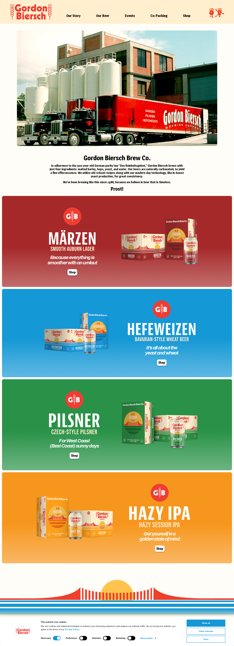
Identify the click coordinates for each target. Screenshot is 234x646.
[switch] (83, 638)
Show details (146, 638)
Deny (206, 639)
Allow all (206, 623)
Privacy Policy (72, 629)
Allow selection (206, 631)
